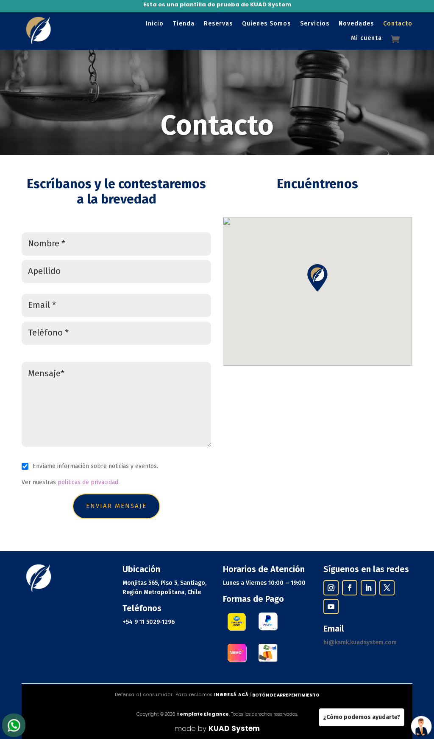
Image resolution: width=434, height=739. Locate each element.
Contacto (397, 23)
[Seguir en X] (387, 587)
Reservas (218, 23)
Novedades (356, 23)
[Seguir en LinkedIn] (368, 587)
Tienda (184, 23)
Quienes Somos (266, 23)
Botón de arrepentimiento (286, 695)
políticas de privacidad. (88, 482)
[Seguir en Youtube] (331, 606)
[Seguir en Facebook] (349, 587)
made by (217, 728)
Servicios (314, 23)
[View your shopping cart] (401, 39)
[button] (317, 278)
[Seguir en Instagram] (331, 587)
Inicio (155, 23)
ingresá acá (231, 694)
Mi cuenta (366, 38)
